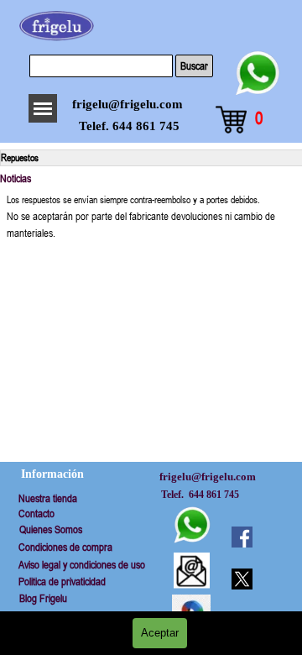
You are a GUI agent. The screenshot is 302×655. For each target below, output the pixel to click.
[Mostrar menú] (43, 108)
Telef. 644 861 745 (129, 126)
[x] (242, 579)
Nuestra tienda (47, 498)
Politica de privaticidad (62, 581)
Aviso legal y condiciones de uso (81, 564)
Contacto (36, 513)
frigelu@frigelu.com (127, 104)
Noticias (15, 178)
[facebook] (242, 537)
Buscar (194, 66)
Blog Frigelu (43, 598)
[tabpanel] (151, 216)
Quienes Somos (50, 529)
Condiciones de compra (65, 547)
